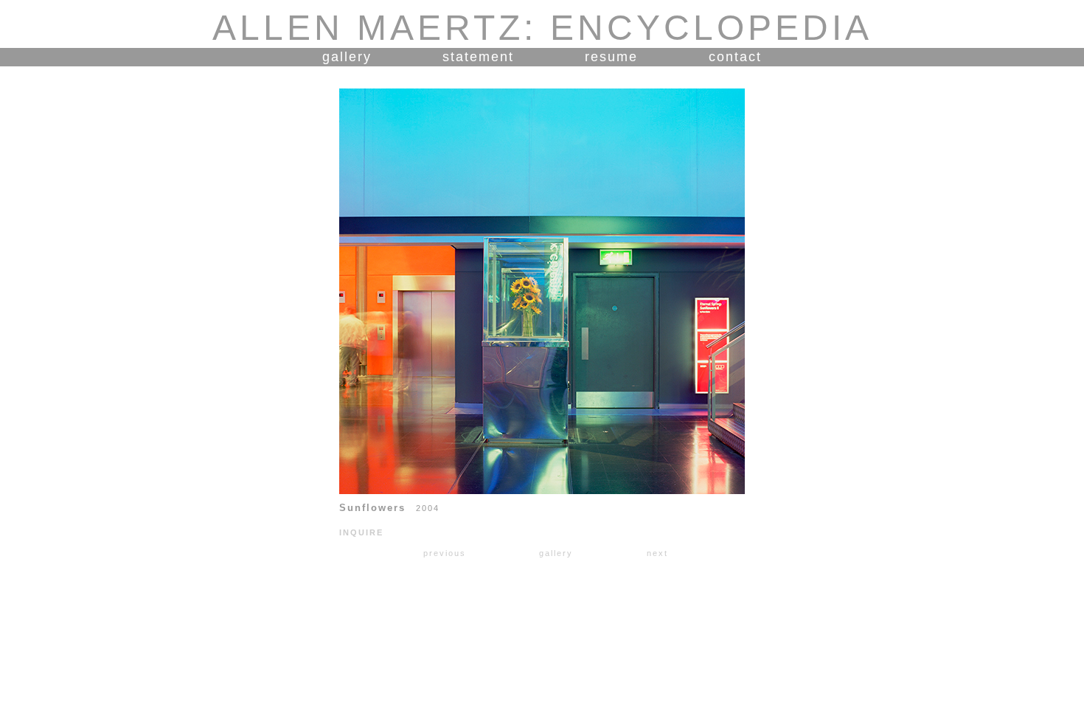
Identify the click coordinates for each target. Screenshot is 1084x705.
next (657, 553)
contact (735, 56)
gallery (347, 56)
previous (444, 553)
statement (478, 56)
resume (611, 56)
